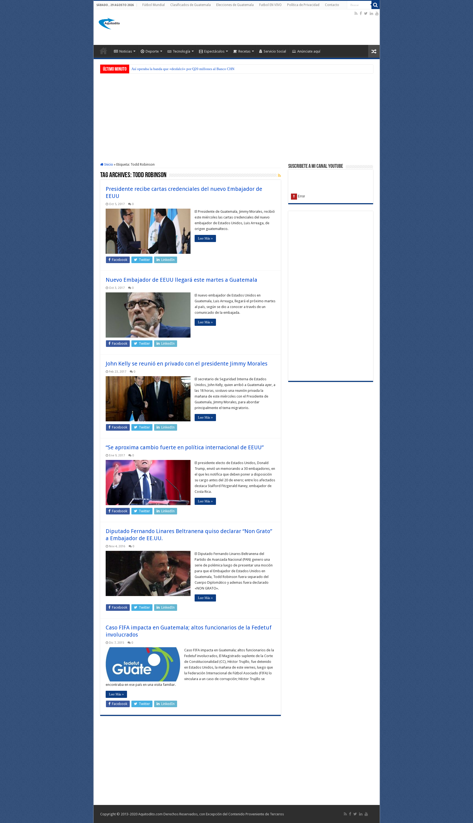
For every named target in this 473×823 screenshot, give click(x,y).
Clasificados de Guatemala (190, 5)
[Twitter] (366, 13)
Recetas (244, 51)
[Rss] (356, 13)
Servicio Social (275, 51)
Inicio (108, 164)
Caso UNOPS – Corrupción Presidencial (160, 69)
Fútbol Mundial (153, 5)
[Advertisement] (253, 27)
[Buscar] (375, 5)
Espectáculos (214, 51)
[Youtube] (377, 13)
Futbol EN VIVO (270, 5)
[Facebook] (360, 13)
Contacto (332, 5)
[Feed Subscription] (279, 175)
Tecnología (181, 51)
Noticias (125, 51)
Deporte (152, 51)
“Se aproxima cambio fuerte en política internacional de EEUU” (185, 447)
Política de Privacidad (303, 5)
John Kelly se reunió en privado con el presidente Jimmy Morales (186, 363)
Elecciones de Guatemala (235, 5)
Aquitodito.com (150, 814)
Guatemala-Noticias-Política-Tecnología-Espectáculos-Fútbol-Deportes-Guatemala (103, 50)
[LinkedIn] (371, 13)
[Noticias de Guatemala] (110, 22)
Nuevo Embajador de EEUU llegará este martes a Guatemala (181, 280)
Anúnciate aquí (308, 51)
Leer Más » (205, 238)
